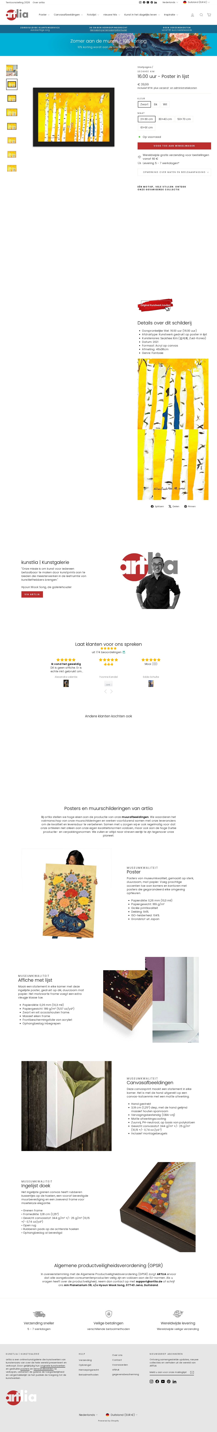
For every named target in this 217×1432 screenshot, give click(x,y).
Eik (155, 104)
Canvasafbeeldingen (67, 14)
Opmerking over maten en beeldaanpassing (174, 172)
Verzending (85, 1360)
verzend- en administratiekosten (178, 88)
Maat (141, 113)
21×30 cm (146, 119)
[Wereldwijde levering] (178, 1314)
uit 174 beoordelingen (106, 652)
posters (25, 1368)
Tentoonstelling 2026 (18, 2)
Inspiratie (170, 14)
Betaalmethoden (88, 1374)
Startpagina (144, 67)
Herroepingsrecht (89, 1369)
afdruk (115, 1369)
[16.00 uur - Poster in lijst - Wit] (147, 289)
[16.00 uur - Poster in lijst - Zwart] (139, 289)
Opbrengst (85, 1364)
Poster (43, 14)
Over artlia (39, 2)
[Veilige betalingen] (108, 1314)
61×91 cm (146, 127)
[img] (108, 648)
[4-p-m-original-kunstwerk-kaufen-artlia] (174, 305)
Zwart (144, 104)
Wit (165, 104)
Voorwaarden (120, 1364)
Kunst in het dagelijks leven (141, 14)
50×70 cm (184, 119)
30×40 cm (165, 119)
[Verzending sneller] (39, 1314)
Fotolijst (92, 14)
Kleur (141, 98)
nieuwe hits (110, 14)
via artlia (32, 594)
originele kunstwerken (52, 1365)
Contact (117, 1359)
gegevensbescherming (125, 1374)
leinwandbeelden (44, 1368)
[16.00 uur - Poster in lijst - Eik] (143, 289)
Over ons (117, 1355)
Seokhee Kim (146, 71)
